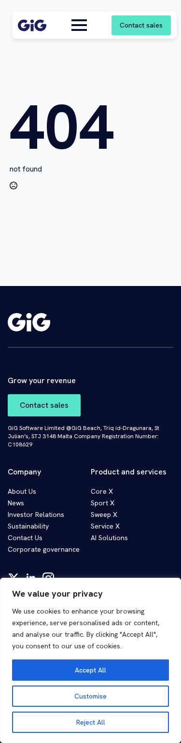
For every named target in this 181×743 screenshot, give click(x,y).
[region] (90, 660)
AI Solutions (109, 537)
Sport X (102, 503)
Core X (102, 491)
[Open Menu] (79, 25)
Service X (105, 526)
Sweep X (104, 514)
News (16, 503)
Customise (90, 696)
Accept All (90, 670)
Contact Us (25, 537)
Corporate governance (44, 549)
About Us (22, 491)
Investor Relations (36, 514)
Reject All (90, 722)
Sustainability (28, 526)
